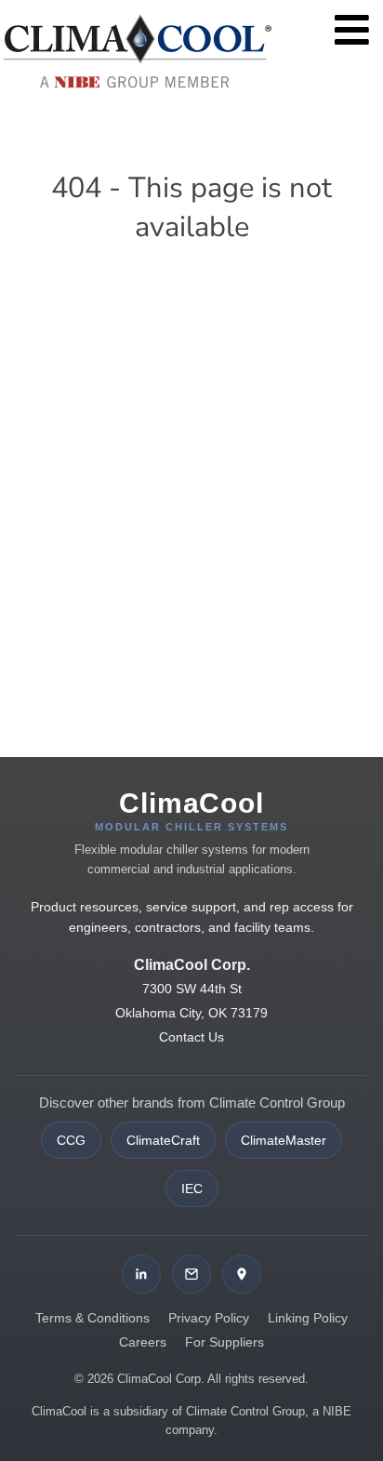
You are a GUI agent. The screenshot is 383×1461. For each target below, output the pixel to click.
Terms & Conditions (92, 1317)
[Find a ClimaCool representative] (241, 1274)
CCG (71, 1140)
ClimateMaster (283, 1140)
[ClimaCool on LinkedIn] (141, 1274)
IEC (192, 1188)
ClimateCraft (163, 1140)
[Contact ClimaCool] (191, 1274)
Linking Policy (308, 1317)
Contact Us (191, 1036)
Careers (142, 1342)
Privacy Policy (208, 1317)
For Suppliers (224, 1342)
